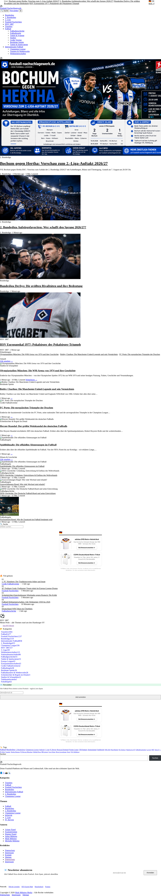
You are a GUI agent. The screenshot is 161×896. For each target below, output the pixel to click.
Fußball (8, 29)
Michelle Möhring (12, 841)
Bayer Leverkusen (61, 752)
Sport (68, 752)
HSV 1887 (9, 24)
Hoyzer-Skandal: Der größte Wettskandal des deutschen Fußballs (33, 426)
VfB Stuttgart (83, 750)
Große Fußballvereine (10, 584)
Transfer (7, 752)
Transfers (8, 26)
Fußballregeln (15, 33)
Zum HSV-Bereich (8, 626)
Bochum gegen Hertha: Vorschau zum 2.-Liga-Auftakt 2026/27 (34, 1)
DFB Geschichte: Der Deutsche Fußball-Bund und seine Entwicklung (28, 493)
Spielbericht (100, 750)
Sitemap (8, 857)
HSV (153, 749)
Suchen (3, 754)
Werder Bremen (15, 752)
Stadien (13, 38)
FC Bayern (53, 750)
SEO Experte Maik (27, 887)
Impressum (9, 853)
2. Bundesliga (10, 17)
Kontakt (8, 855)
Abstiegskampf (92, 750)
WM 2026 (108, 749)
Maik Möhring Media (23, 892)
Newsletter (14, 11)
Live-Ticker (52, 752)
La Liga (149, 749)
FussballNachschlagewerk (10, 7)
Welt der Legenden (14, 887)
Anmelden (150, 873)
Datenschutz (10, 850)
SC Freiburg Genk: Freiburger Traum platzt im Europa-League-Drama (30, 588)
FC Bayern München (26, 752)
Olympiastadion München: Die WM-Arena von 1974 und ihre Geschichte (29, 354)
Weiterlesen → (31, 380)
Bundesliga (9, 15)
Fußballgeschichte (17, 31)
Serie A (157, 749)
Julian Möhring (11, 836)
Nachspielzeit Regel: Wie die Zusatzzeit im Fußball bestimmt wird (26, 519)
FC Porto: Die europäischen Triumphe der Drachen (139, 354)
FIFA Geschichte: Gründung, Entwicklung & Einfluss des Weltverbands (28, 475)
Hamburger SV (130, 749)
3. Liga (8, 20)
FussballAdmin (11, 832)
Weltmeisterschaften (18, 54)
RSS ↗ (151, 4)
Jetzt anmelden (80, 697)
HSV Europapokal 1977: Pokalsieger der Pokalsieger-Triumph (54, 3)
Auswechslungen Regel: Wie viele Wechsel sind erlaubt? (22, 484)
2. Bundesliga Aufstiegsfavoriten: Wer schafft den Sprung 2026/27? (87, 1)
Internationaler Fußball (14, 47)
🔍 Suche (4, 11)
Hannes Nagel (10, 834)
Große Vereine (16, 40)
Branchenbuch (39, 887)
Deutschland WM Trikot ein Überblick (17, 609)
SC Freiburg (122, 749)
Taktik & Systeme (17, 35)
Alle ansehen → (6, 361)
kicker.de (42, 750)
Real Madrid (114, 749)
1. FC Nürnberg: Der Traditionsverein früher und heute (23, 582)
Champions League (18, 49)
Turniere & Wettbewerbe (20, 51)
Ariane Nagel (10, 830)
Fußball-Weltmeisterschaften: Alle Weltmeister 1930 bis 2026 (26, 602)
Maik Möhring (11, 839)
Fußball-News (37, 752)
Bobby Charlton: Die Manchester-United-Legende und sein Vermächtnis (89, 354)
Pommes (47, 887)
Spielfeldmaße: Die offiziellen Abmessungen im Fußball (28, 444)
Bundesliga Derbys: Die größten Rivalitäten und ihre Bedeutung (41, 286)
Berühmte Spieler (17, 42)
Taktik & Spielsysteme (19, 44)
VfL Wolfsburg (75, 752)
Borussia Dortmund (63, 750)
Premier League (73, 750)
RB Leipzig (45, 752)
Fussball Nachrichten (13, 22)
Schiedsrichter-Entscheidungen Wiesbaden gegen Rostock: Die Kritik (29, 595)
